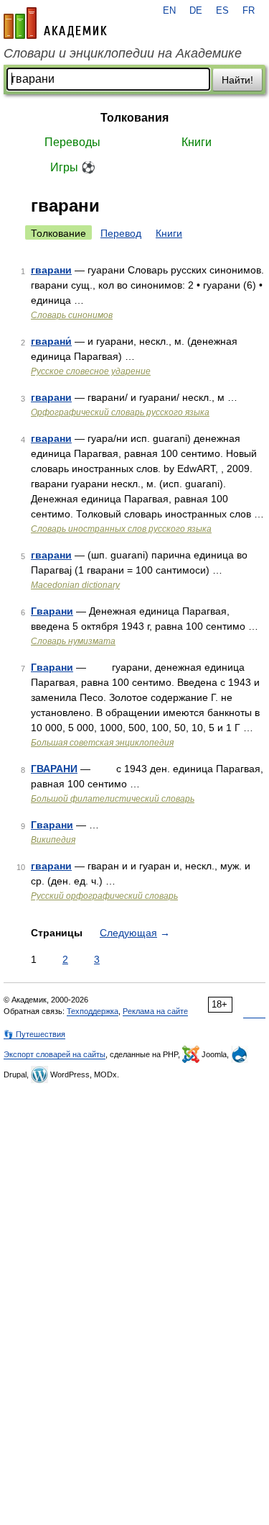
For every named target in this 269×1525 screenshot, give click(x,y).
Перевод (120, 233)
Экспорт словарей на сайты (54, 1054)
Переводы (72, 142)
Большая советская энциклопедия (102, 743)
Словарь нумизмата (73, 641)
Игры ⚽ (72, 167)
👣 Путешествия (34, 1034)
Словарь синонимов (72, 315)
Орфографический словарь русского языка (120, 412)
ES (222, 11)
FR (248, 11)
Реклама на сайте (155, 1011)
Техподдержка (92, 1011)
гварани (51, 270)
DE (195, 11)
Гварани (52, 611)
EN (169, 11)
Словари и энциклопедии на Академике (123, 53)
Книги (196, 142)
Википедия (53, 840)
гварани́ (51, 341)
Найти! (237, 80)
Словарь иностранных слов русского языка (121, 529)
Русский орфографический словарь (104, 896)
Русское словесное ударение (91, 371)
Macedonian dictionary (75, 585)
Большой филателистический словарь (112, 799)
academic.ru (55, 23)
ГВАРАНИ (54, 768)
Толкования (134, 118)
